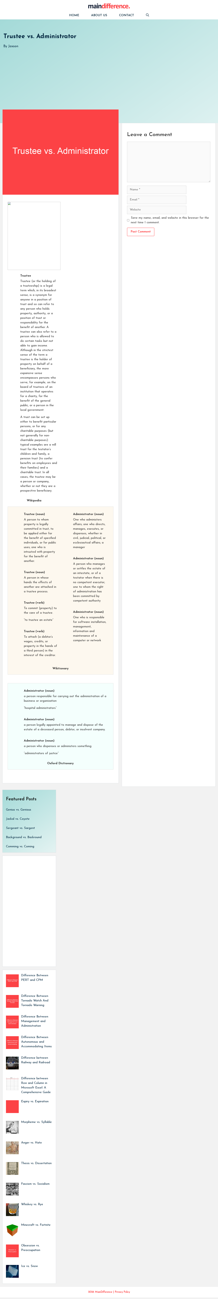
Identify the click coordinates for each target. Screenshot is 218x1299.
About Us (99, 15)
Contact (126, 15)
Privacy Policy (122, 1292)
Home (74, 15)
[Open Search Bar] (147, 15)
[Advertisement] (105, 75)
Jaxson (13, 46)
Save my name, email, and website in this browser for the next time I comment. (170, 220)
